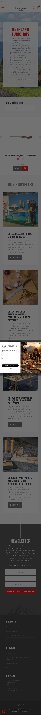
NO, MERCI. (10, 368)
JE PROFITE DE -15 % (10, 365)
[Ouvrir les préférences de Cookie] (3, 711)
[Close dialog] (40, 343)
